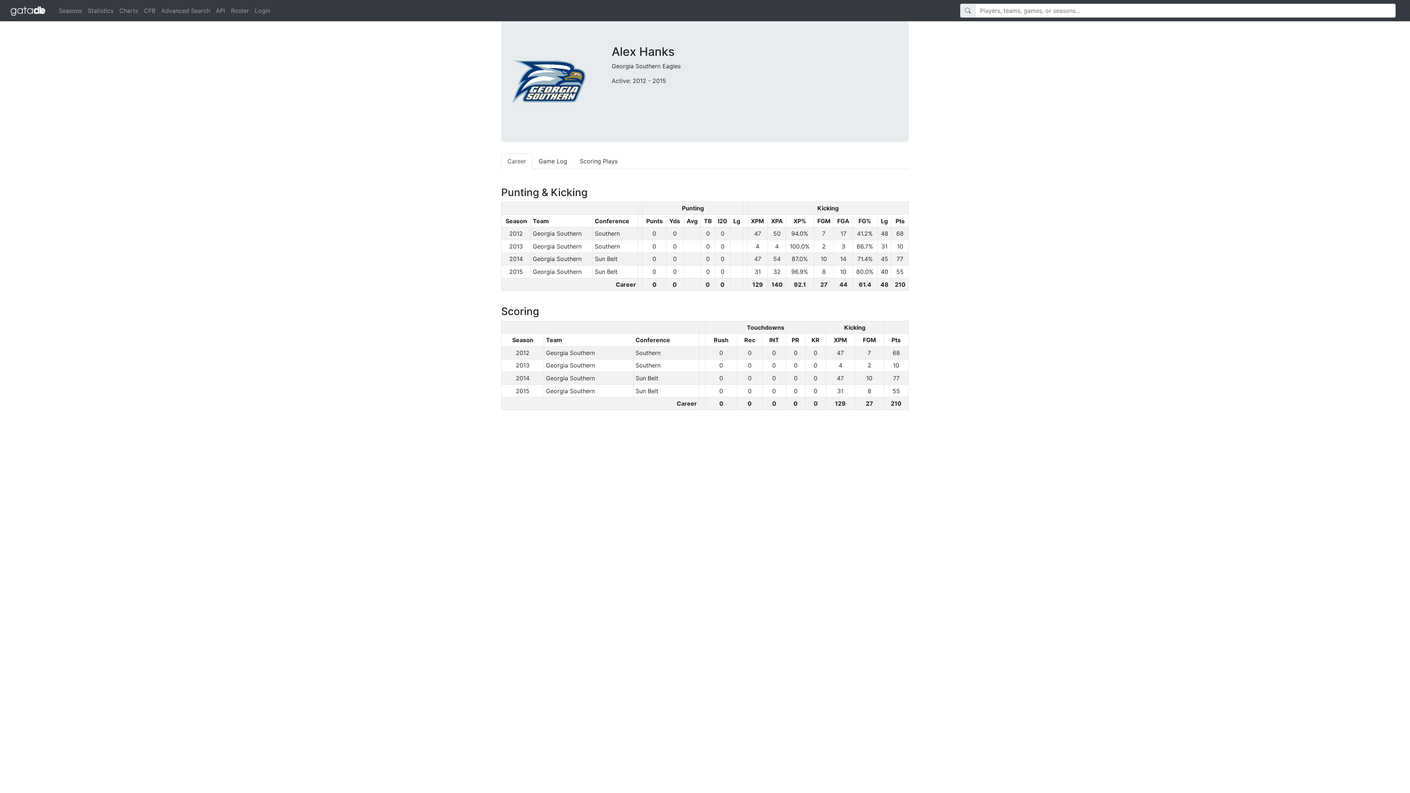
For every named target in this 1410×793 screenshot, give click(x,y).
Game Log (553, 161)
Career (516, 161)
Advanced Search (185, 10)
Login (262, 10)
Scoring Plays (599, 161)
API (220, 10)
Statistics (100, 10)
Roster (240, 10)
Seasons (70, 10)
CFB (149, 10)
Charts (128, 10)
